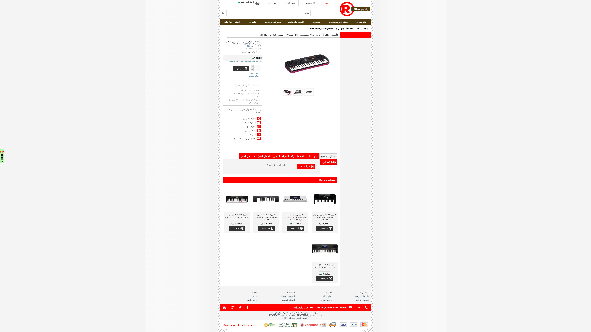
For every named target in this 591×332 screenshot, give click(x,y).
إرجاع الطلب (327, 296)
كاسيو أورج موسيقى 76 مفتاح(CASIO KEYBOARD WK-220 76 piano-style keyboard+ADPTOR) (295, 217)
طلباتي (254, 296)
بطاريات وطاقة (273, 21)
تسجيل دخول (272, 3)
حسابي (254, 292)
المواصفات (312, 156)
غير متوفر (324, 228)
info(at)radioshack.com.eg (332, 307)
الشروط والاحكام (363, 300)
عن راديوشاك (364, 292)
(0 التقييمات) (241, 85)
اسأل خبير (252, 135)
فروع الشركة (290, 3)
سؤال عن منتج (328, 156)
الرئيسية (366, 28)
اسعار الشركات (250, 123)
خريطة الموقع (326, 300)
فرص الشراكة (301, 307)
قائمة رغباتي (252, 300)
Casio (250, 46)
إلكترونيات (361, 21)
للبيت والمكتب (296, 21)
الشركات (291, 292)
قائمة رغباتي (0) (309, 3)
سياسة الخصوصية (362, 296)
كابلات (252, 21)
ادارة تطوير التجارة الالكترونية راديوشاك (238, 325)
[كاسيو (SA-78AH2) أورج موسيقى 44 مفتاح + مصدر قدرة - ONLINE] (309, 95)
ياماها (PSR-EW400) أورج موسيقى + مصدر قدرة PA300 (324, 266)
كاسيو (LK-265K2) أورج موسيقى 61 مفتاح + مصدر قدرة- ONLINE (237, 216)
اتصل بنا (329, 292)
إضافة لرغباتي (254, 73)
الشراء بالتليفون (249, 119)
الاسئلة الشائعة (288, 300)
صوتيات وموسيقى (339, 21)
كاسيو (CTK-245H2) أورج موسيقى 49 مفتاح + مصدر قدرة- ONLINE (266, 217)
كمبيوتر (316, 21)
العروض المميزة (288, 296)
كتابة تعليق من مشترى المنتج (245, 139)
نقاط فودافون (250, 131)
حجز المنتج (251, 127)
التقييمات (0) (297, 156)
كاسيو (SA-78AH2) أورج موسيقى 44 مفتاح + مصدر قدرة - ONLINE (334, 28)
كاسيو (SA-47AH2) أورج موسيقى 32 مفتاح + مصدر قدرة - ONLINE (324, 217)
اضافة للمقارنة (254, 76)
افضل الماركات (232, 21)
